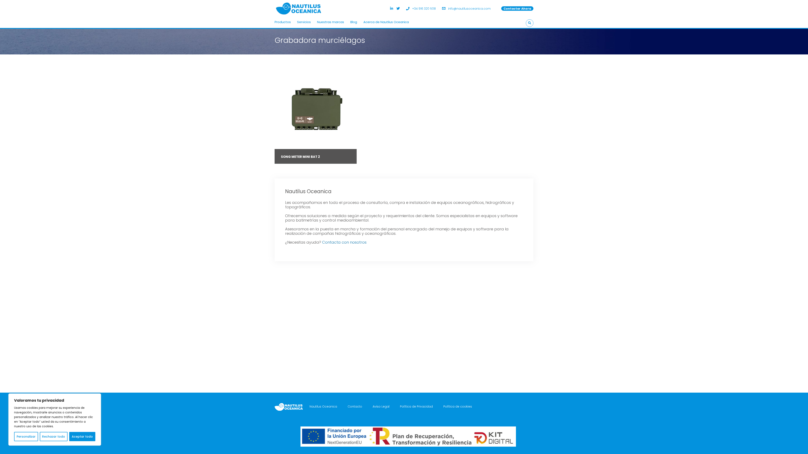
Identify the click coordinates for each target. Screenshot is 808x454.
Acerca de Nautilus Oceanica (386, 22)
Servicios (304, 22)
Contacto (355, 406)
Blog (353, 22)
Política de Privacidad (416, 406)
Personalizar (26, 436)
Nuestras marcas (330, 22)
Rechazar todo (53, 436)
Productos (283, 22)
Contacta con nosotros (344, 242)
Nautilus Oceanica (323, 406)
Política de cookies (457, 406)
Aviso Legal (381, 406)
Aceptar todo (82, 436)
